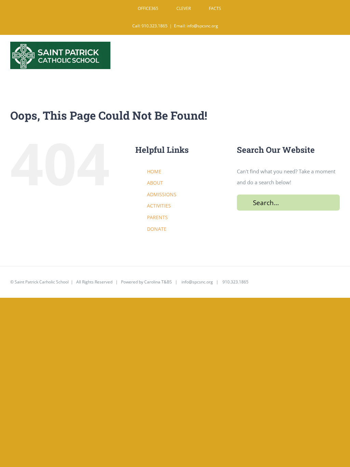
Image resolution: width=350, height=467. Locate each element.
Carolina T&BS (158, 282)
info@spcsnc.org (197, 282)
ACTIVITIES (159, 205)
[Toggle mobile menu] (336, 51)
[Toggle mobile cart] (322, 51)
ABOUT (155, 182)
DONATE (156, 229)
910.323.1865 (234, 282)
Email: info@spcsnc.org (196, 26)
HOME (154, 171)
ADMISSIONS (161, 194)
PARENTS (157, 217)
